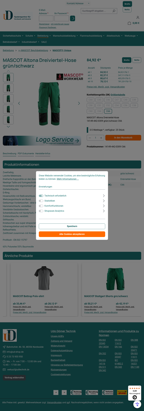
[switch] (41, 201)
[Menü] (139, 387)
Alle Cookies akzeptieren (72, 234)
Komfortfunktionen (53, 206)
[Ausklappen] (104, 195)
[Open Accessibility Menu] (137, 404)
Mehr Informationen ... (68, 179)
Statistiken (49, 200)
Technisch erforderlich (55, 195)
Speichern (72, 226)
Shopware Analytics (54, 211)
